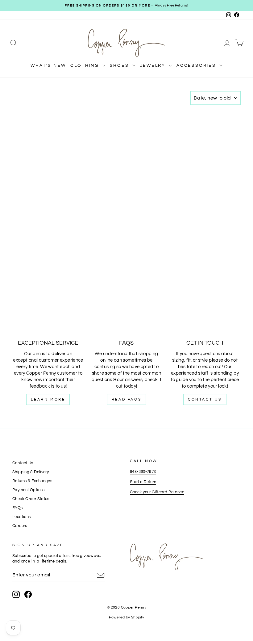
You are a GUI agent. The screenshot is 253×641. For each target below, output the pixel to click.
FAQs (17, 508)
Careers (19, 526)
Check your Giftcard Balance (157, 492)
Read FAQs (126, 399)
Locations (21, 517)
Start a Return (143, 482)
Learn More (48, 399)
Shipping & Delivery (30, 472)
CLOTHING (85, 65)
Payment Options (28, 490)
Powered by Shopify (126, 617)
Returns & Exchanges (32, 481)
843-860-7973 (143, 472)
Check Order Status (30, 499)
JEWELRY (153, 65)
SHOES (120, 65)
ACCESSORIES (197, 65)
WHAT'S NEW (48, 65)
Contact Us (205, 399)
